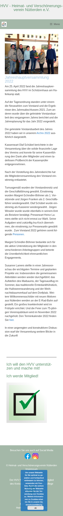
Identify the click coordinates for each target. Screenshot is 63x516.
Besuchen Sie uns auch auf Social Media (31, 450)
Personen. (19, 234)
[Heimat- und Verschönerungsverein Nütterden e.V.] (4, 24)
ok (35, 507)
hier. (11, 320)
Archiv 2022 (43, 133)
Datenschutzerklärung (34, 503)
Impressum (32, 469)
